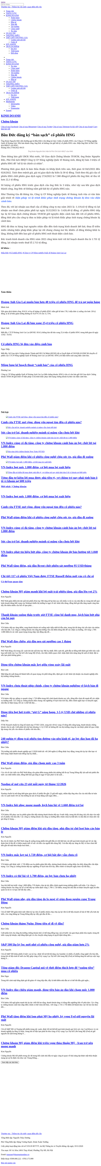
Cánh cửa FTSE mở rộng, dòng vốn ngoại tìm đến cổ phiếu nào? (41, 422)
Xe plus (14, 31)
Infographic (15, 104)
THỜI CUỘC (11, 13)
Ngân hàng (15, 18)
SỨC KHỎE (11, 44)
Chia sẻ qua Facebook (9, 127)
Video (13, 106)
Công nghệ (15, 29)
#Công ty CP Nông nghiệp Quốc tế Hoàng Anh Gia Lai (44, 253)
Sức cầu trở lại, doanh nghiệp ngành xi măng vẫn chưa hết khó (40, 432)
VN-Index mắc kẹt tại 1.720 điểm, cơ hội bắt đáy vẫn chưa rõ (39, 854)
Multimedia (10, 102)
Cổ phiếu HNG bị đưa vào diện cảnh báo (26, 344)
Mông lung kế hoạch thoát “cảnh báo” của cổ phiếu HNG (37, 365)
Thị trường (15, 26)
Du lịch (14, 49)
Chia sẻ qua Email (85, 127)
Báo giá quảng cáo (8, 1163)
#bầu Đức (5, 253)
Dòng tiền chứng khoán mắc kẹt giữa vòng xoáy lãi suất (35, 664)
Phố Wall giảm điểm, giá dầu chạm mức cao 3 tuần (33, 763)
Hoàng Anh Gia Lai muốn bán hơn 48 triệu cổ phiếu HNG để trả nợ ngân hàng (50, 302)
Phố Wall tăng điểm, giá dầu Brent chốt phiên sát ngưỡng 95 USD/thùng (46, 565)
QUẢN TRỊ (11, 33)
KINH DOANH (12, 15)
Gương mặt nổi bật (18, 40)
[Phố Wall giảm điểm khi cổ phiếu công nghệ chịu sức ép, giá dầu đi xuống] (25, 451)
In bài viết (74, 127)
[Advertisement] (50, 271)
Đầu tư (13, 22)
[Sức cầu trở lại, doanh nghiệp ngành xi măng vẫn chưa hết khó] (31, 427)
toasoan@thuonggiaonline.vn (18, 1154)
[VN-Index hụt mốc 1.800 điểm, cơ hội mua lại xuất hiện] (28, 462)
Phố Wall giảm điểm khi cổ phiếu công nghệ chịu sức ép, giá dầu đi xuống (47, 456)
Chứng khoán (16, 20)
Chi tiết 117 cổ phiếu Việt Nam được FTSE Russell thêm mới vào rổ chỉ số (47, 576)
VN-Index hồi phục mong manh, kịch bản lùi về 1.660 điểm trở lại (42, 805)
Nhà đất (14, 24)
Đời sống (14, 53)
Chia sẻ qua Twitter (44, 127)
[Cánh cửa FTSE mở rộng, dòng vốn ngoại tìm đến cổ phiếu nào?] (32, 417)
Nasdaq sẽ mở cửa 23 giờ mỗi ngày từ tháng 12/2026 (33, 784)
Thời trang (15, 51)
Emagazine (15, 108)
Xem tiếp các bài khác (10, 1062)
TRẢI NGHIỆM (12, 46)
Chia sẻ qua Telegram (61, 127)
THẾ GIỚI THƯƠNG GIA (17, 38)
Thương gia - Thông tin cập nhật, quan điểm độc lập (21, 7)
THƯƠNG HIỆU (13, 35)
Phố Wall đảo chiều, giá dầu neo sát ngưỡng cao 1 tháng (36, 641)
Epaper (8, 110)
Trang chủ (10, 11)
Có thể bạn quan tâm (12, 581)
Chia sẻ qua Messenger (28, 127)
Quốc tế (14, 42)
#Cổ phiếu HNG (15, 253)
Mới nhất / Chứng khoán (13, 486)
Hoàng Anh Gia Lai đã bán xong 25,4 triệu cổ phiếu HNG (37, 323)
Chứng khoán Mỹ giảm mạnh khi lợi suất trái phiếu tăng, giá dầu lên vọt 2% (49, 591)
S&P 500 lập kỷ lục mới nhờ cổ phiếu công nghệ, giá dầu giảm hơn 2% (45, 944)
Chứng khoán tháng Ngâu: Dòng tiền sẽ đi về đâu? (32, 923)
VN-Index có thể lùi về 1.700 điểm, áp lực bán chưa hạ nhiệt (38, 875)
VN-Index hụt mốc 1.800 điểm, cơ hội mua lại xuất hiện (35, 467)
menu (3, 2)
